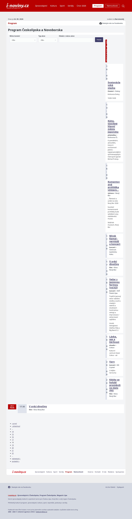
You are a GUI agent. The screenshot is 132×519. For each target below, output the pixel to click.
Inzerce (90, 472)
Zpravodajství (41, 5)
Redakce (111, 472)
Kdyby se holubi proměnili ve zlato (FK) (115, 385)
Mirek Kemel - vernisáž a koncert (114, 240)
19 (13, 445)
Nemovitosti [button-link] (112, 5)
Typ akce (41, 36)
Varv (112, 361)
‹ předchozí (16, 426)
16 (13, 437)
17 (13, 440)
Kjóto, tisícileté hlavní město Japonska (113, 126)
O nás (104, 472)
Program (12, 23)
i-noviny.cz (12, 495)
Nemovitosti (78, 472)
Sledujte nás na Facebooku (112, 23)
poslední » (15, 461)
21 (13, 451)
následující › (16, 459)
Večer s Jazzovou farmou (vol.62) (114, 283)
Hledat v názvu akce (66, 36)
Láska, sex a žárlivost (114, 339)
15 (13, 434)
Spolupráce (120, 472)
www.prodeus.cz (41, 512)
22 (13, 453)
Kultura (53, 5)
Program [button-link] (98, 5)
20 (13, 448)
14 (13, 432)
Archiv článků (110, 487)
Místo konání (15, 36)
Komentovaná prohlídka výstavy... (114, 186)
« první (14, 423)
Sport (62, 5)
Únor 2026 (81, 5)
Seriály (71, 5)
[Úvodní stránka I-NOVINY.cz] (19, 472)
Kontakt (98, 472)
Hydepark (120, 487)
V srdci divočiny (114, 263)
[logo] (18, 5)
